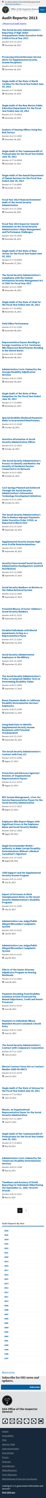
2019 (6, 1261)
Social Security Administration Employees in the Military (18, 656)
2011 (6, 1296)
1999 (6, 1349)
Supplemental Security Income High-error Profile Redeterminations (21, 543)
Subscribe (35, 1387)
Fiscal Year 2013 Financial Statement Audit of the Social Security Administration (21, 202)
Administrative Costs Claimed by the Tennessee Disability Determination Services (21, 1161)
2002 (6, 1336)
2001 (6, 1340)
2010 (6, 1301)
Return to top (8, 1372)
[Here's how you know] (23, 3)
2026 (6, 1230)
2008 (6, 1310)
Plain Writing (8, 1453)
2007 (6, 1314)
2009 (6, 1305)
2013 (6, 1288)
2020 (6, 1257)
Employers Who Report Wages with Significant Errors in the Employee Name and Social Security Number (21, 824)
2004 (6, 1327)
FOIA (4, 1440)
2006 (6, 1318)
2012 (6, 1292)
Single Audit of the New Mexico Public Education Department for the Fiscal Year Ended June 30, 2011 (22, 108)
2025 (6, 1235)
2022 (6, 1248)
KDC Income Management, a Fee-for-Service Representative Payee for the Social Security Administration (22, 800)
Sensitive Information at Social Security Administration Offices (18, 440)
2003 (6, 1332)
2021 (6, 1252)
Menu (42, 10)
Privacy (5, 1457)
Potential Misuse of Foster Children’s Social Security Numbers (22, 610)
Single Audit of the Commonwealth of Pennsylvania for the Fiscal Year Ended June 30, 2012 (22, 154)
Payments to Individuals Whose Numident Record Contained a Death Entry (21, 1023)
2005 (6, 1323)
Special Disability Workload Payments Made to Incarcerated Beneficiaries (22, 419)
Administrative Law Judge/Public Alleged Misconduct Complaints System (19, 924)
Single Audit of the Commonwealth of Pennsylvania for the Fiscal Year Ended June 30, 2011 (22, 1136)
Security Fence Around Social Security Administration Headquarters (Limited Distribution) (22, 566)
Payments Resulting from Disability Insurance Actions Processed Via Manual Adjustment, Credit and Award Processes (22, 998)
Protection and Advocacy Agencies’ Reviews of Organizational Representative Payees (21, 776)
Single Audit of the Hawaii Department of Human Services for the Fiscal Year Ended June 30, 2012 (23, 178)
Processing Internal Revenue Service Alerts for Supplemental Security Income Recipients (21, 60)
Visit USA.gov (8, 1492)
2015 (6, 1279)
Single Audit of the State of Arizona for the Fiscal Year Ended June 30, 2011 (23, 1089)
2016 (6, 1274)
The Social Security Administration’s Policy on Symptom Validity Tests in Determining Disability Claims (21, 679)
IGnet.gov (6, 1461)
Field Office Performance (15, 323)
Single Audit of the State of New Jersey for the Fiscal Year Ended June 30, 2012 (22, 253)
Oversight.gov (8, 1466)
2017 (6, 1270)
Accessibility (8, 1435)
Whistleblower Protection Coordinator (19, 1479)
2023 (6, 1243)
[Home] (20, 12)
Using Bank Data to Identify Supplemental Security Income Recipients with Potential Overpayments (18, 728)
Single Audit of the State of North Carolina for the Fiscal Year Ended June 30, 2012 (23, 84)
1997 (6, 1358)
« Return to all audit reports (14, 23)
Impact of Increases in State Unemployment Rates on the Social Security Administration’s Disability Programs (21, 898)
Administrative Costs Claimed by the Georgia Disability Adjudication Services (21, 372)
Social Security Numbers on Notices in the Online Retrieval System (22, 589)
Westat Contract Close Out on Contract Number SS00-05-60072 (23, 1068)
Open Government (10, 1448)
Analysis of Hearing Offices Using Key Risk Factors (22, 131)
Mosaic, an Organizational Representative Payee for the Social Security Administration (21, 1112)
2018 (6, 1265)
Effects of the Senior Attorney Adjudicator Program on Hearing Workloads (19, 972)
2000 (6, 1345)
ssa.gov (5, 1431)
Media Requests (9, 1470)
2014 (6, 1283)
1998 (6, 1354)
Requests (9, 1474)
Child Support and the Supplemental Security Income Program (21, 874)
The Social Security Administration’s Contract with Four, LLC (21, 753)
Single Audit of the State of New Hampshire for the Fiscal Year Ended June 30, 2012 (21, 396)
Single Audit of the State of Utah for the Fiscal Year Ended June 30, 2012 (21, 303)
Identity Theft (8, 1444)
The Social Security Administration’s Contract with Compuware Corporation (23, 1046)
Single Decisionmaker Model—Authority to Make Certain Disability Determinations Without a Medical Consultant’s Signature (21, 850)
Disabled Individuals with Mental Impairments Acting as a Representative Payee (19, 633)
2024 (6, 1239)
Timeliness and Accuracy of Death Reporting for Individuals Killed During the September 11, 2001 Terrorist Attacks (22, 1186)
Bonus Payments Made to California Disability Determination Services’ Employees (21, 703)
